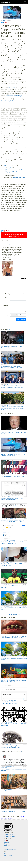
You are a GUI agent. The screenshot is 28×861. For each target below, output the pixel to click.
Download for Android (9, 836)
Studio (13, 540)
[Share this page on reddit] (8, 22)
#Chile (11, 168)
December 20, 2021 (7, 101)
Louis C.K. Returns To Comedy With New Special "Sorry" (13, 433)
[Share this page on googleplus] (5, 22)
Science (7, 606)
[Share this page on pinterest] (6, 22)
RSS (5, 853)
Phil (4, 20)
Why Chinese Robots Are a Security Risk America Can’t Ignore (11, 347)
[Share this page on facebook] (3, 22)
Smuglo (6, 844)
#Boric (7, 170)
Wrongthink (7, 845)
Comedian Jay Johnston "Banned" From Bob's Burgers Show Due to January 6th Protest (12, 520)
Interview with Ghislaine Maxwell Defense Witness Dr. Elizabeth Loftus (12, 498)
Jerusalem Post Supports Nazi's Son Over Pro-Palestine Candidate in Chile (13, 455)
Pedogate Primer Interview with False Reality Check (12, 476)
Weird (11, 518)
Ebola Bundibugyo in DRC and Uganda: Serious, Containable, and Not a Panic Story (12, 366)
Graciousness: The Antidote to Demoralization (13, 811)
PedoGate (8, 496)
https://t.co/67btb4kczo (12, 172)
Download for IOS (8, 834)
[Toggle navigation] (25, 2)
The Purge (8, 431)
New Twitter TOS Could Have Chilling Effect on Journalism (13, 769)
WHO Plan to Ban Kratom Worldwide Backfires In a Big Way (14, 608)
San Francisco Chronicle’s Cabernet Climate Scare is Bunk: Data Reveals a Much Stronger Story (12, 408)
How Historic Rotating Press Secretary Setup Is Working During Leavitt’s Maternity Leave (12, 387)
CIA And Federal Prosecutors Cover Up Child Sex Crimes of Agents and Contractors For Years (14, 636)
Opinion (12, 20)
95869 (8, 244)
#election (7, 166)
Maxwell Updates (5, 791)
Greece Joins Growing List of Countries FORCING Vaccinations (14, 724)
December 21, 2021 (19, 177)
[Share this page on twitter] (2, 22)
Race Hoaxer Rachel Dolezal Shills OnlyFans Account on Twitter (12, 564)
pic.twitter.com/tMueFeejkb (14, 96)
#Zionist (22, 170)
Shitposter (6, 842)
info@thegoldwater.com (10, 849)
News (8, 329)
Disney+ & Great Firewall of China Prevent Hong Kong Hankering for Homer (13, 680)
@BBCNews (11, 88)
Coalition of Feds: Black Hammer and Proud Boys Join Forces (13, 586)
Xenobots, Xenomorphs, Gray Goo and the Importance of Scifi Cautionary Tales (11, 746)
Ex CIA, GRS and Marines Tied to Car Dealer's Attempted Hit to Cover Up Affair (13, 542)
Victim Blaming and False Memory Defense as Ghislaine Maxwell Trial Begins (13, 702)
